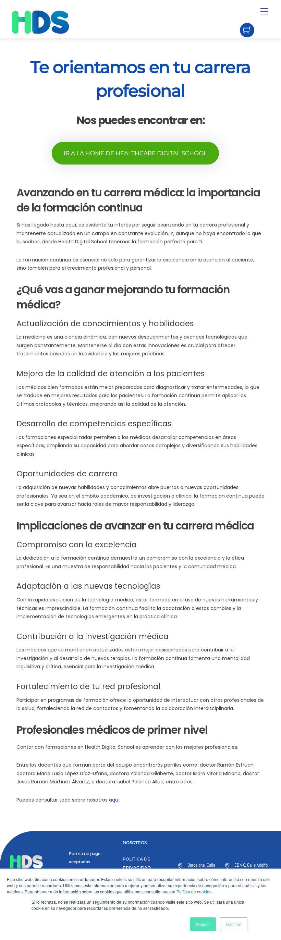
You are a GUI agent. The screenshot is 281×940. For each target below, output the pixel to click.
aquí (114, 799)
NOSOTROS (135, 842)
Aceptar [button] (203, 924)
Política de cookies (193, 891)
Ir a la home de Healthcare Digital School (135, 153)
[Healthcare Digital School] (52, 22)
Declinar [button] (234, 924)
